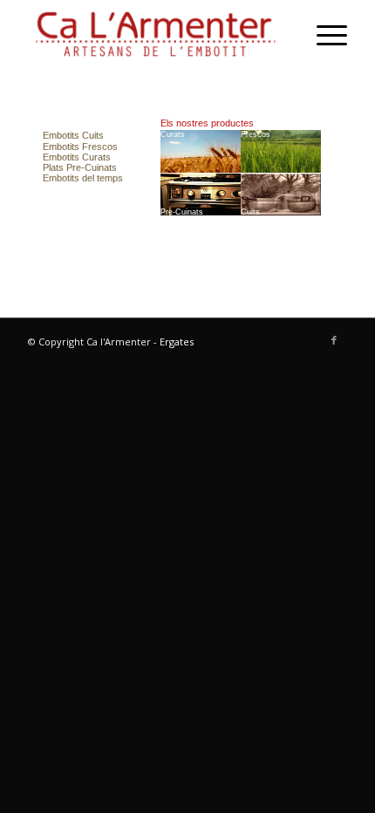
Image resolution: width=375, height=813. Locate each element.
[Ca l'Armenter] (155, 35)
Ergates (177, 341)
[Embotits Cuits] (73, 135)
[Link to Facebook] (334, 340)
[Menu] (323, 35)
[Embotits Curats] (201, 151)
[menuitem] (323, 35)
